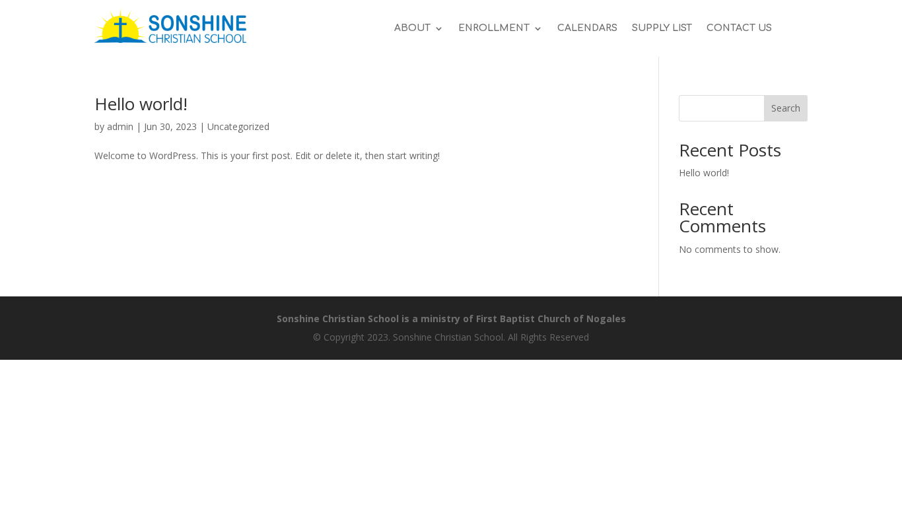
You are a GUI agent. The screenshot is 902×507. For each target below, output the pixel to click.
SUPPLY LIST (662, 28)
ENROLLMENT (494, 28)
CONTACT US (739, 28)
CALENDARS (587, 28)
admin (120, 126)
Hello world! (141, 104)
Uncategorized (238, 126)
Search (785, 108)
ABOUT (412, 28)
